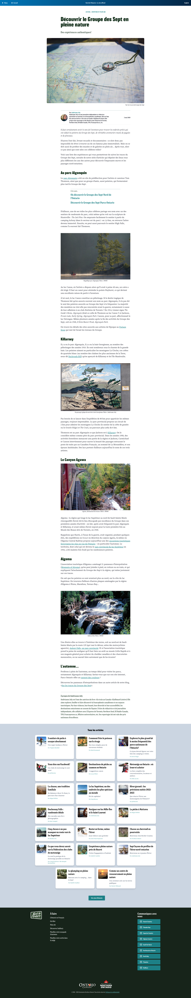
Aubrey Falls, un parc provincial (84, 648)
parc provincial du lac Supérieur (109, 546)
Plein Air (53, 925)
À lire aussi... (74, 191)
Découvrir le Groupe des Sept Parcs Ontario (92, 202)
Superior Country (148, 933)
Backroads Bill (74, 356)
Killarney (112, 432)
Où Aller (52, 921)
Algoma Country (147, 939)
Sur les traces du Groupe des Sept (76, 685)
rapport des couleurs (90, 677)
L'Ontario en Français (57, 918)
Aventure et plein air (98, 12)
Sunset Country (147, 922)
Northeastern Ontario (149, 950)
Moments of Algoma (70, 567)
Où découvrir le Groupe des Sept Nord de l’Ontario (91, 196)
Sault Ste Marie (147, 945)
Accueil (15, 3)
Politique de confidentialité (112, 992)
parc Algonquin (70, 178)
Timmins (145, 962)
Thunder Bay (146, 927)
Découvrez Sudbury (56, 928)
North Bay (146, 956)
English (186, 3)
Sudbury (145, 968)
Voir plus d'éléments (96, 898)
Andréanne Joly (76, 112)
